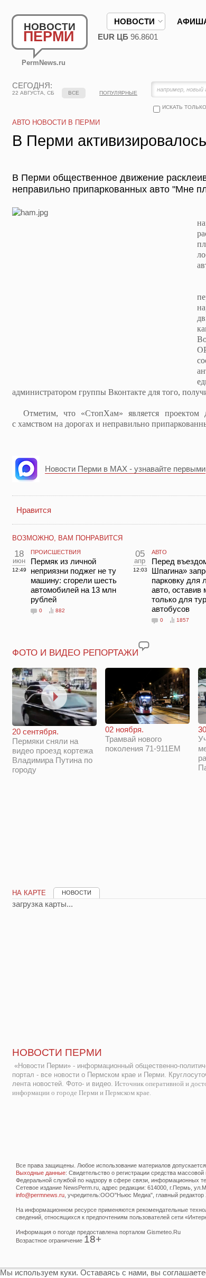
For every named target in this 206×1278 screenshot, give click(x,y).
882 (60, 610)
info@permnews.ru (40, 1195)
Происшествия (56, 552)
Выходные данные (40, 1173)
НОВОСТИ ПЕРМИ (57, 1052)
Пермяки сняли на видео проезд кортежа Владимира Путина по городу (52, 750)
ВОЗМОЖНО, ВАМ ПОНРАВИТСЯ (67, 538)
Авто (159, 552)
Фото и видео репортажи (75, 653)
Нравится (33, 509)
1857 (182, 620)
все (73, 93)
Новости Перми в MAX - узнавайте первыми (125, 468)
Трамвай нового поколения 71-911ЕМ (143, 739)
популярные (118, 93)
